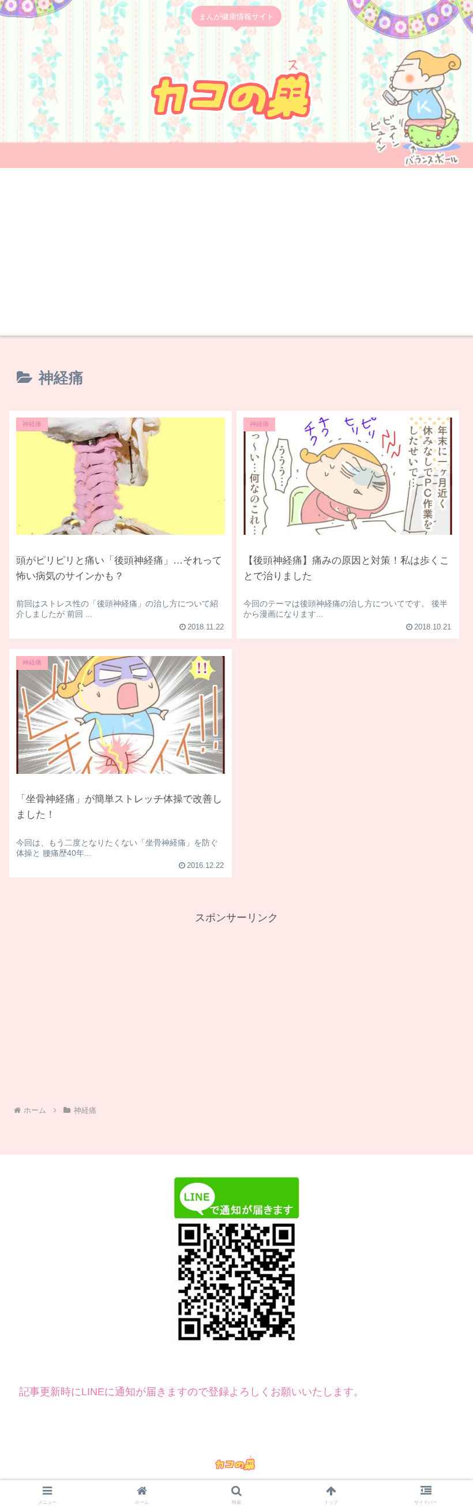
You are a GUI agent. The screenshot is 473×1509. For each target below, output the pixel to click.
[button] (437, 1312)
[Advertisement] (236, 255)
